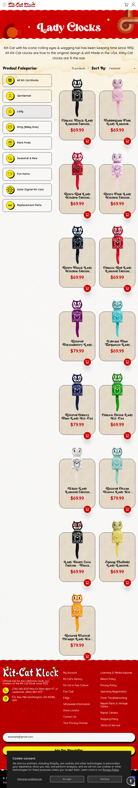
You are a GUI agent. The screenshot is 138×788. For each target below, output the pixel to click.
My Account (70, 672)
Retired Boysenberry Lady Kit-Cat (77, 343)
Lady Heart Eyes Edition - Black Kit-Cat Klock (77, 563)
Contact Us (69, 716)
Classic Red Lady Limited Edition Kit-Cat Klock (117, 269)
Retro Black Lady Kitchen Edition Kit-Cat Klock (77, 269)
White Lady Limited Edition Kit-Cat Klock (77, 490)
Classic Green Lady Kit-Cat (117, 416)
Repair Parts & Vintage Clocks (114, 705)
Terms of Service (110, 725)
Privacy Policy (111, 769)
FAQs (66, 697)
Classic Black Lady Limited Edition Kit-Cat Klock (77, 122)
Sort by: (99, 68)
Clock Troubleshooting (113, 697)
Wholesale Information (76, 704)
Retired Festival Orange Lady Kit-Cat (77, 637)
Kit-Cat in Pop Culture (75, 685)
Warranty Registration (113, 691)
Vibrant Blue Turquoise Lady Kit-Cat (117, 343)
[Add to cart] (87, 141)
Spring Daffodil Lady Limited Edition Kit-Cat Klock (117, 563)
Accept (67, 779)
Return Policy (108, 679)
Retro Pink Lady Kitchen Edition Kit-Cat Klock (117, 196)
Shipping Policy (109, 719)
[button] (4, 5)
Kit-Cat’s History (72, 679)
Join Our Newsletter (69, 750)
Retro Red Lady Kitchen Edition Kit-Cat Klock (77, 196)
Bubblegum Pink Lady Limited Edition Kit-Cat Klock (117, 122)
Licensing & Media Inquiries (116, 672)
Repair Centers (109, 712)
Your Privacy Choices (75, 723)
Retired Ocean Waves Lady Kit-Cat (117, 490)
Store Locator (71, 710)
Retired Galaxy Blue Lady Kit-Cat (77, 416)
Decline (104, 779)
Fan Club (68, 691)
